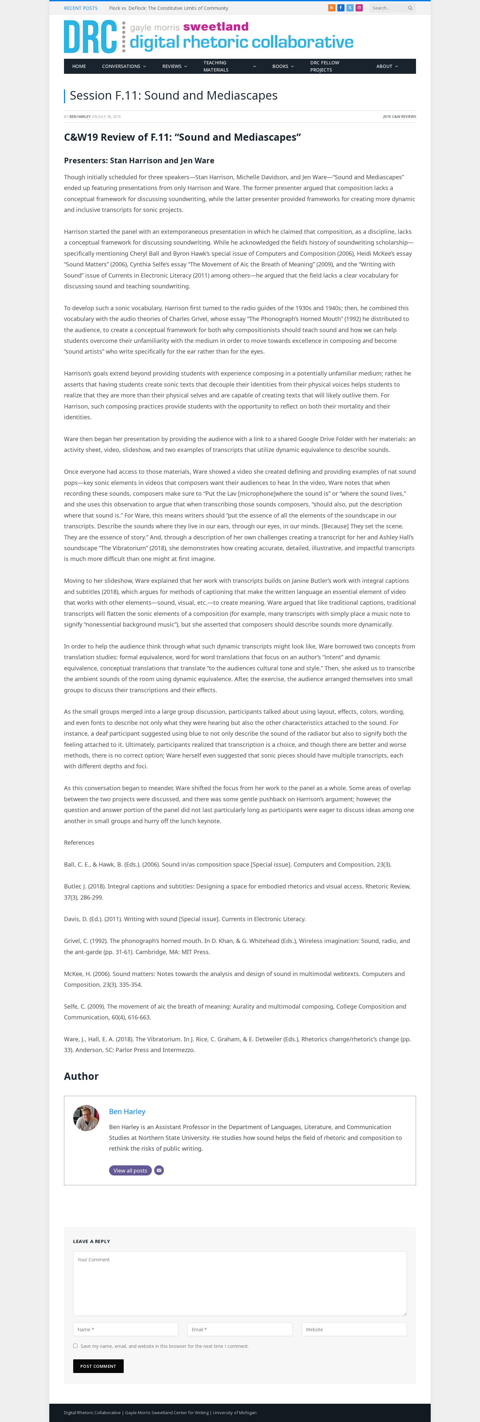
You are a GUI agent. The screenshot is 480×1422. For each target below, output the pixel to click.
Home (79, 66)
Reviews (172, 66)
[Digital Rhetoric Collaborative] (209, 37)
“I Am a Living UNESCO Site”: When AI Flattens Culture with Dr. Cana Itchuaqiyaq (182, 8)
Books (280, 66)
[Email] (159, 1170)
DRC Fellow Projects (324, 66)
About (384, 66)
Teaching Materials (216, 66)
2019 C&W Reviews (399, 116)
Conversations (121, 66)
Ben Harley (80, 116)
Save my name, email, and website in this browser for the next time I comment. (165, 1346)
